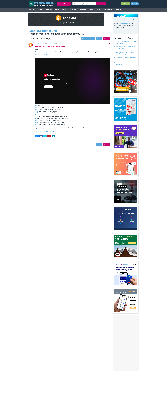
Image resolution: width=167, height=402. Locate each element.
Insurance (83, 9)
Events (64, 9)
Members (49, 9)
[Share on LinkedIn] (53, 136)
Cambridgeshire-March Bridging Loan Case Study (125, 53)
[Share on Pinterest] (49, 136)
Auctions (118, 9)
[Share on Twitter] (45, 136)
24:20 (36, 113)
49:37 (36, 124)
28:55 (36, 115)
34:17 (36, 117)
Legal (57, 9)
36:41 (36, 118)
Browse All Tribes (63, 4)
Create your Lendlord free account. (44, 55)
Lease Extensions (95, 9)
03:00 (36, 107)
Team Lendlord (39, 44)
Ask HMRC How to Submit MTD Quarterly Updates (125, 47)
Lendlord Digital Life (42, 31)
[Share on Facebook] (41, 136)
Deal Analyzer (108, 9)
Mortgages (73, 9)
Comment (106, 39)
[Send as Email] (37, 136)
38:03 (36, 120)
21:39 (36, 111)
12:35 (36, 109)
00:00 (36, 105)
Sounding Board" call (124, 23)
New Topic (32, 9)
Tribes (41, 9)
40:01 (36, 122)
